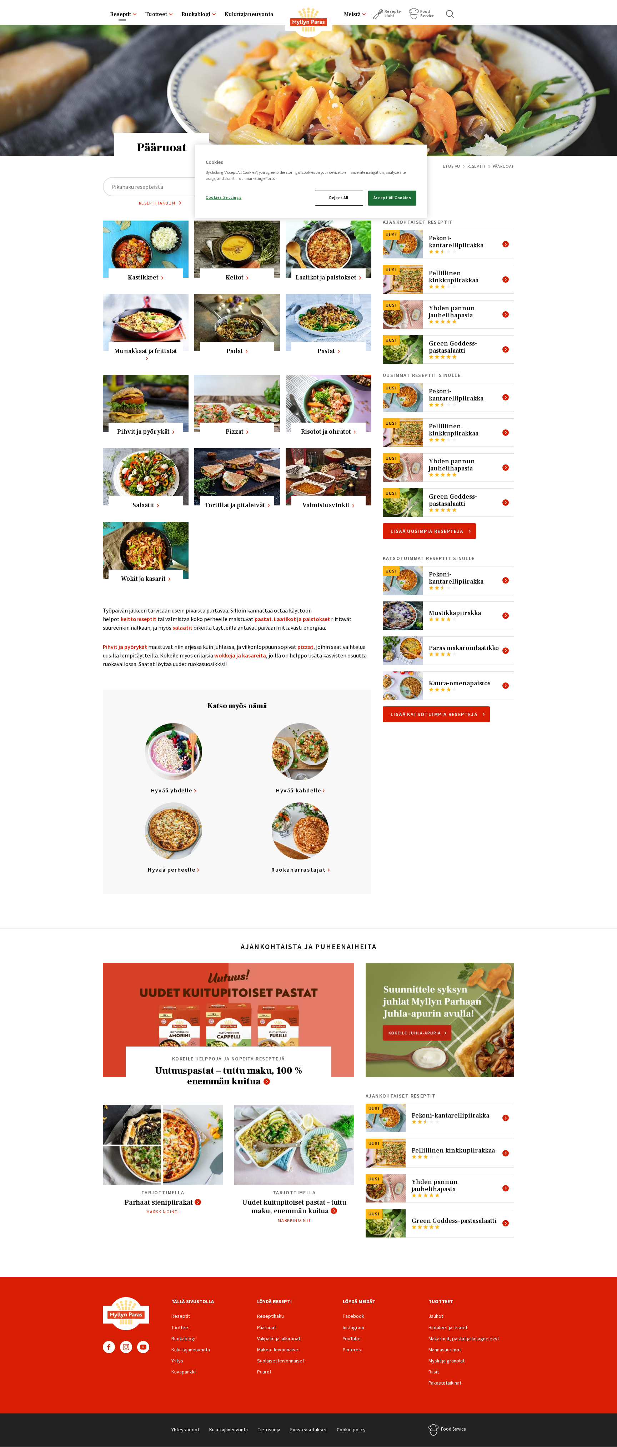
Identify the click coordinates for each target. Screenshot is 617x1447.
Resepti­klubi (393, 13)
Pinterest (353, 1349)
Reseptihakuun (157, 203)
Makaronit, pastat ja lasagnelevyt (463, 1338)
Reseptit (120, 14)
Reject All (338, 197)
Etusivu (451, 166)
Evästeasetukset (308, 1429)
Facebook (109, 1347)
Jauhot (435, 1316)
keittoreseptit (138, 618)
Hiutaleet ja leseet (447, 1327)
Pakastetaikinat (444, 1383)
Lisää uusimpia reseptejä (427, 531)
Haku (450, 14)
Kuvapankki (183, 1371)
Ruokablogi (195, 14)
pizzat (305, 646)
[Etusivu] (308, 21)
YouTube (143, 1347)
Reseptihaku (270, 1316)
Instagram (126, 1347)
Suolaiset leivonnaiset (280, 1360)
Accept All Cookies (392, 197)
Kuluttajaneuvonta (249, 14)
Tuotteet (156, 14)
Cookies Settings (223, 197)
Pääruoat (266, 1327)
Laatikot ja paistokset (302, 618)
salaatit (182, 627)
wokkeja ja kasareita (240, 655)
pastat (263, 618)
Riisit (433, 1371)
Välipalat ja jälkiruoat (278, 1338)
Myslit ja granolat (446, 1360)
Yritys (177, 1360)
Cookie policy (351, 1429)
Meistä (352, 14)
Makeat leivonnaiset (278, 1349)
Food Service (427, 13)
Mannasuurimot (444, 1349)
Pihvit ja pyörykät (125, 646)
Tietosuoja (269, 1429)
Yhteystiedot (185, 1429)
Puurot (264, 1371)
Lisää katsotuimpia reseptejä (434, 714)
